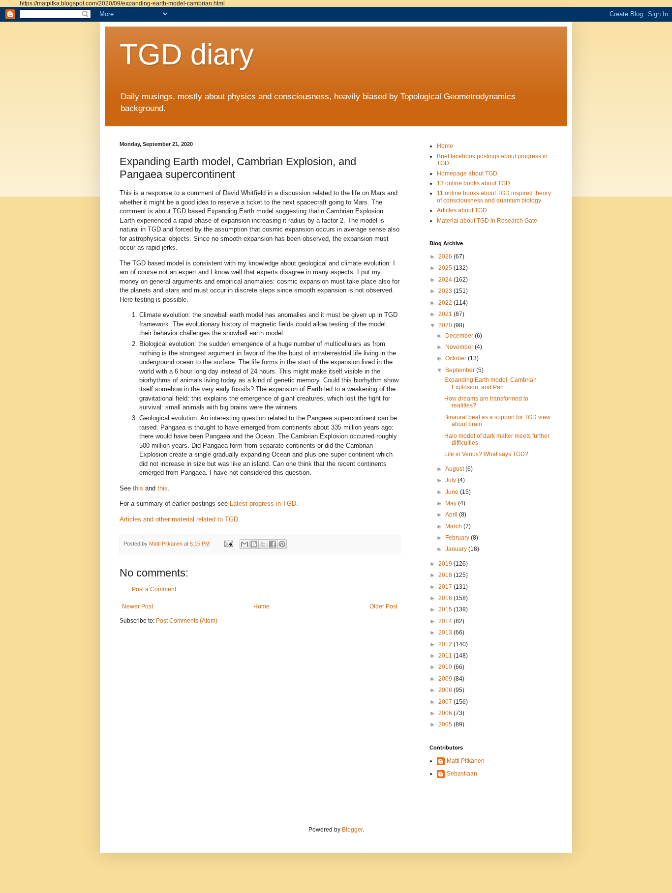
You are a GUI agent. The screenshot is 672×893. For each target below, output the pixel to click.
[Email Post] (228, 544)
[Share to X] (263, 544)
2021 (446, 314)
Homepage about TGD (467, 173)
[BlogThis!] (254, 544)
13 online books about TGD (473, 183)
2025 (446, 267)
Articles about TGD (462, 210)
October (456, 358)
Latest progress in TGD (263, 503)
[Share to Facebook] (272, 544)
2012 (446, 644)
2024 (446, 279)
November (460, 347)
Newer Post (137, 606)
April (452, 514)
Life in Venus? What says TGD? (486, 454)
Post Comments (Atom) (186, 620)
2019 (446, 563)
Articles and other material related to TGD (179, 519)
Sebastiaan (462, 773)
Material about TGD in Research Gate (487, 220)
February (458, 537)
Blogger (352, 829)
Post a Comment (154, 589)
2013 (446, 632)
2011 (446, 655)
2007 (446, 701)
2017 (446, 586)
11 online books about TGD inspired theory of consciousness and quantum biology (494, 196)
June (452, 492)
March (454, 526)
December (460, 335)
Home (261, 606)
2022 (446, 302)
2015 (446, 609)
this (138, 488)
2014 (446, 621)
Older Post (383, 606)
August (455, 468)
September (460, 370)
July (451, 480)
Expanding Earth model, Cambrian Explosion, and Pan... (490, 383)
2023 (446, 291)
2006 (446, 713)
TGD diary (187, 54)
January (456, 549)
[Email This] (244, 544)
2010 (446, 666)
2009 (446, 678)
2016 (446, 598)
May (451, 503)
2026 (446, 256)
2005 (446, 724)
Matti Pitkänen (466, 760)
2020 (446, 325)
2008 (446, 690)
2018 (446, 575)
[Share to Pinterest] (282, 544)
